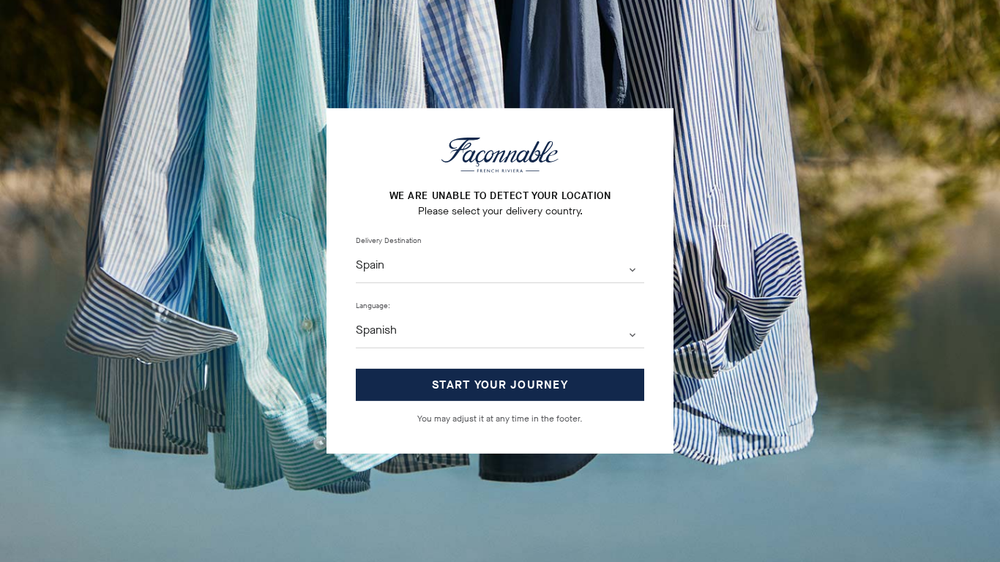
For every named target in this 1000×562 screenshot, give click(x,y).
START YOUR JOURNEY (500, 384)
